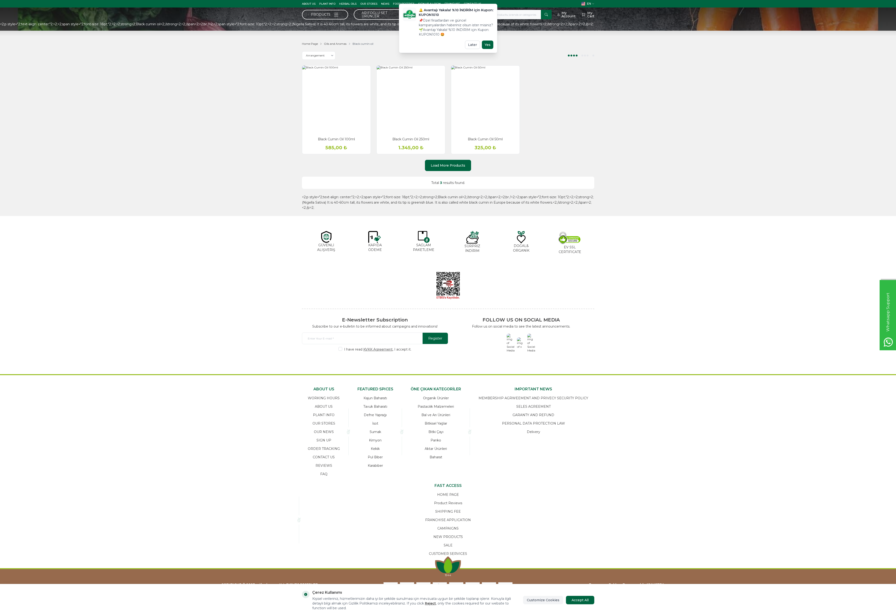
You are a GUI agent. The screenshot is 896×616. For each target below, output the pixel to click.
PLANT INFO (327, 3)
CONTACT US (324, 457)
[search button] (546, 14)
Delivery (533, 432)
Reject (430, 603)
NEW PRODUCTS (448, 537)
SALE (448, 545)
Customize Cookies (543, 600)
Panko (436, 440)
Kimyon (375, 440)
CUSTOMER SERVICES (448, 554)
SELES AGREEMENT (533, 406)
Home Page (310, 43)
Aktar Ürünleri (436, 449)
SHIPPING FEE (448, 511)
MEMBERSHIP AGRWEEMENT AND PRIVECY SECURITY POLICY (533, 398)
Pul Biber (375, 457)
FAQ (323, 474)
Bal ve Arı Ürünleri (435, 415)
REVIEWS (324, 465)
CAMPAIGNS (448, 528)
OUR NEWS (324, 432)
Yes (488, 45)
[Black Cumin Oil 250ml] (411, 100)
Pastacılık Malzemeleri (436, 406)
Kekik (375, 449)
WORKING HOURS (324, 398)
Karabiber (375, 465)
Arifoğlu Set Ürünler (374, 14)
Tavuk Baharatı (375, 406)
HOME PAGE (448, 495)
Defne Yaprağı (375, 415)
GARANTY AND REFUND (533, 415)
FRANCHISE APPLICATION (448, 520)
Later (472, 45)
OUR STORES (368, 3)
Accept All (580, 600)
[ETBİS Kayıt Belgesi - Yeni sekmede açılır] (448, 285)
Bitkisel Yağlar (436, 423)
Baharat (436, 457)
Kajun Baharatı (375, 398)
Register (435, 338)
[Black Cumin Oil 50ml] (485, 100)
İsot (375, 423)
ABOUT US (309, 3)
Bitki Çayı (435, 432)
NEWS (385, 3)
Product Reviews (448, 503)
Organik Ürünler (436, 398)
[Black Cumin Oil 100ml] (336, 100)
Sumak (375, 432)
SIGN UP (323, 440)
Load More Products (448, 165)
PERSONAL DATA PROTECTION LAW (533, 423)
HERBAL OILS (348, 3)
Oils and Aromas (335, 43)
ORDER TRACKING (324, 449)
